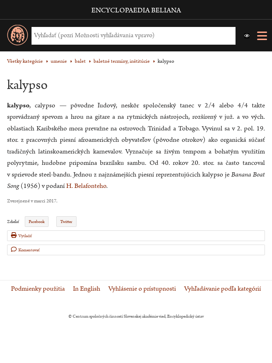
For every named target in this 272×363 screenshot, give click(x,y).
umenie (59, 61)
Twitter (66, 222)
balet (80, 61)
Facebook (37, 222)
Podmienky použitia (38, 289)
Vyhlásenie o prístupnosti (142, 289)
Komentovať (29, 250)
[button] (247, 35)
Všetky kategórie (25, 61)
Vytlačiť (25, 236)
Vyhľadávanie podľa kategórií (222, 289)
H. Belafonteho (86, 186)
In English (86, 289)
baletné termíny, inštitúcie (122, 61)
